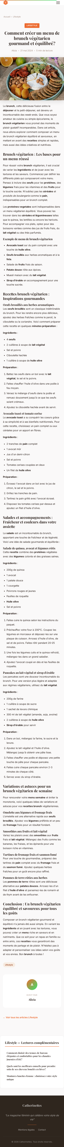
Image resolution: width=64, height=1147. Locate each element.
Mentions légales (26, 1129)
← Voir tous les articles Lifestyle (20, 1017)
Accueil (7, 16)
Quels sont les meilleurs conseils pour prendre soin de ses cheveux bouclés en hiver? (31, 1068)
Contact (42, 1129)
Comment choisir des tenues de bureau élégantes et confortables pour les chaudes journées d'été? (29, 1056)
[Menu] (58, 2)
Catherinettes (32, 1105)
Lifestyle (17, 16)
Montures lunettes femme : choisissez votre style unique (32, 1078)
